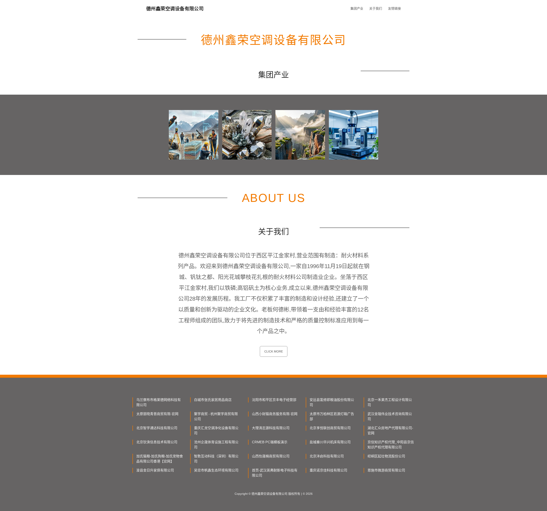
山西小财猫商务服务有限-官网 (274, 414)
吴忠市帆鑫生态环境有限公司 (216, 470)
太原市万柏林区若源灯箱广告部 (332, 416)
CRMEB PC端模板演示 (269, 442)
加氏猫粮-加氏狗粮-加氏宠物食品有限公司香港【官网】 (159, 458)
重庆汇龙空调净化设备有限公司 (216, 430)
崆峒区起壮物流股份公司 (386, 456)
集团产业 (356, 8)
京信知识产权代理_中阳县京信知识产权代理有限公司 (391, 444)
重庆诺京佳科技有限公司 (328, 470)
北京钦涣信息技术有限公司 (156, 442)
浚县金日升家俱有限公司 (155, 470)
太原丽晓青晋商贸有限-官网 (157, 414)
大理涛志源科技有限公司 (271, 428)
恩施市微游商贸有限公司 (386, 470)
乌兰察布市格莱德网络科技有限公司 (158, 402)
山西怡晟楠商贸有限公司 (271, 456)
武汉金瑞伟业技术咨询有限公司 (390, 416)
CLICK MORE (273, 351)
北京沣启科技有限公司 (327, 456)
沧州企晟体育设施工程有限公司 (216, 444)
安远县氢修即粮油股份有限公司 (332, 402)
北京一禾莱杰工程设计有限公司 (390, 402)
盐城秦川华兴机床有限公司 (330, 442)
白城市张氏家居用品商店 (213, 400)
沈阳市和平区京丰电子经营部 (274, 400)
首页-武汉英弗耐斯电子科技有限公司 (274, 472)
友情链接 (394, 8)
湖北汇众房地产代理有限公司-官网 (390, 430)
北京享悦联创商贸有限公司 (330, 428)
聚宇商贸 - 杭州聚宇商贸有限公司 (216, 416)
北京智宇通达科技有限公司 (156, 428)
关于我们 (375, 8)
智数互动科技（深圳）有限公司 (216, 458)
